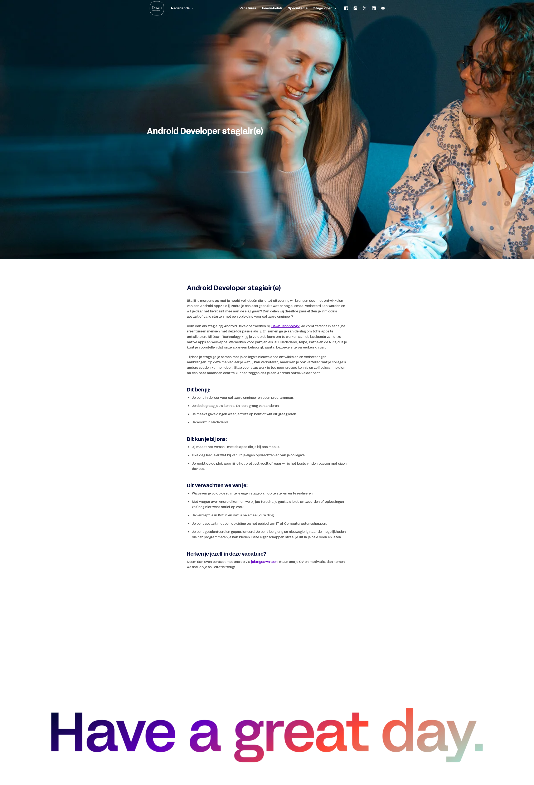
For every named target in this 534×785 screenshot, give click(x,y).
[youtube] (383, 8)
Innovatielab (272, 8)
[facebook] (346, 8)
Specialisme (297, 8)
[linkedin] (374, 8)
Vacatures (247, 8)
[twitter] (364, 8)
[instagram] (355, 8)
